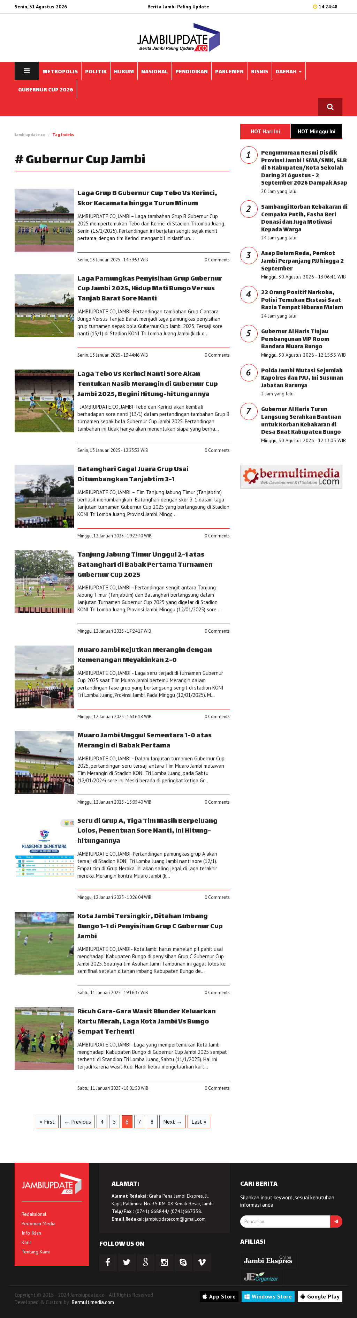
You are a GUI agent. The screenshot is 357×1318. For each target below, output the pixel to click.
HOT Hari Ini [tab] (265, 131)
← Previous (77, 1121)
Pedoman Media (38, 1223)
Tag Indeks (63, 134)
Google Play (323, 1296)
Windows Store (272, 1296)
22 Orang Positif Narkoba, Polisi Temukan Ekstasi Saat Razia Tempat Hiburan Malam (302, 300)
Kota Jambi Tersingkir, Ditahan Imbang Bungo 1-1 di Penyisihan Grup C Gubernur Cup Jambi (150, 926)
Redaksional (34, 1214)
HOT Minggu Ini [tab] (316, 131)
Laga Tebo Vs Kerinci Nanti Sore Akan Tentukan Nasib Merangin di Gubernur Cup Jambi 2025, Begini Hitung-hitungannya (147, 384)
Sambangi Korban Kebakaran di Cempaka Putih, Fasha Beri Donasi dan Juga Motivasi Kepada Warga (304, 218)
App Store (222, 1296)
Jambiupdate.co (30, 134)
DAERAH (286, 72)
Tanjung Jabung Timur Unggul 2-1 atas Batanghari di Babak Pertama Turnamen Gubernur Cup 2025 (145, 565)
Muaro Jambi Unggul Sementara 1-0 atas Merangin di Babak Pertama (144, 741)
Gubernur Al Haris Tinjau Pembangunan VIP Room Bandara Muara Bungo (295, 339)
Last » (198, 1121)
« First (47, 1121)
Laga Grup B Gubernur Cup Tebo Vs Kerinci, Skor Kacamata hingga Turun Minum (147, 198)
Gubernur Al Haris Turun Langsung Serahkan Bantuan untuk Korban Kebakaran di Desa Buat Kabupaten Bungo (301, 421)
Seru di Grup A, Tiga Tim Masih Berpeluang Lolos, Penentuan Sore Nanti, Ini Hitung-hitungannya (147, 831)
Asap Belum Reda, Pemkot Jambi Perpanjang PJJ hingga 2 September (302, 261)
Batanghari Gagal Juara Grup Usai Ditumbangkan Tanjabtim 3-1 (133, 474)
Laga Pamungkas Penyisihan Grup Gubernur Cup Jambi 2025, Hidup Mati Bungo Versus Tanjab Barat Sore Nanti (149, 289)
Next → (172, 1121)
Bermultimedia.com (93, 1302)
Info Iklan (31, 1233)
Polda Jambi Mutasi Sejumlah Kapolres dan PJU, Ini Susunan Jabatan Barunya (302, 378)
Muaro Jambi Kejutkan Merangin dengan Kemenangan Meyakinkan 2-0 (144, 655)
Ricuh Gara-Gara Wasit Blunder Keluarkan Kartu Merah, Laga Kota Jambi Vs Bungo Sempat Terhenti (146, 1022)
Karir (26, 1242)
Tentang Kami (36, 1252)
